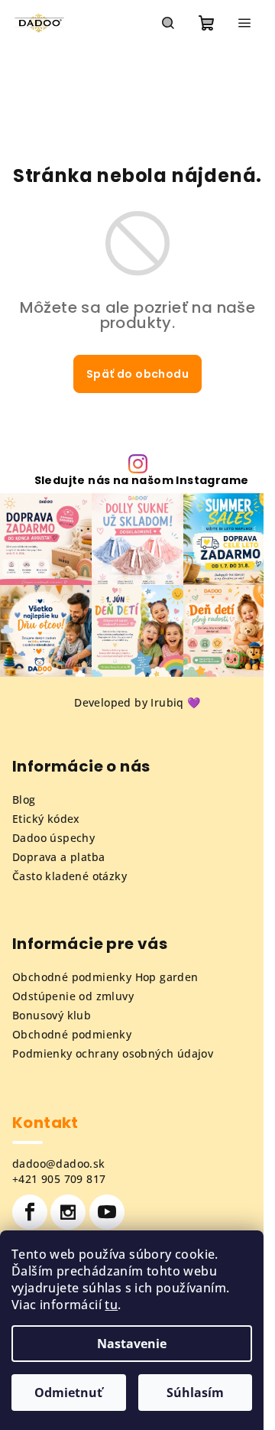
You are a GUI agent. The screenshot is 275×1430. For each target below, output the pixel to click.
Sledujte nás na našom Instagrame (141, 480)
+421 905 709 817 (58, 1179)
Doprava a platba (58, 857)
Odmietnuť (68, 1392)
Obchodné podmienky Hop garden (105, 977)
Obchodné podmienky (71, 1034)
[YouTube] (107, 1212)
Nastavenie (132, 1343)
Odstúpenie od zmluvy (73, 996)
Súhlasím (195, 1392)
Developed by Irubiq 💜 (137, 702)
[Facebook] (29, 1212)
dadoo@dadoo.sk (58, 1163)
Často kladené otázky (69, 876)
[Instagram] (68, 1212)
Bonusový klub (51, 1015)
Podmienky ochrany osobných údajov (112, 1053)
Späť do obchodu (137, 374)
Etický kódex (46, 818)
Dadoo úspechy (53, 837)
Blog (24, 799)
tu (111, 1304)
